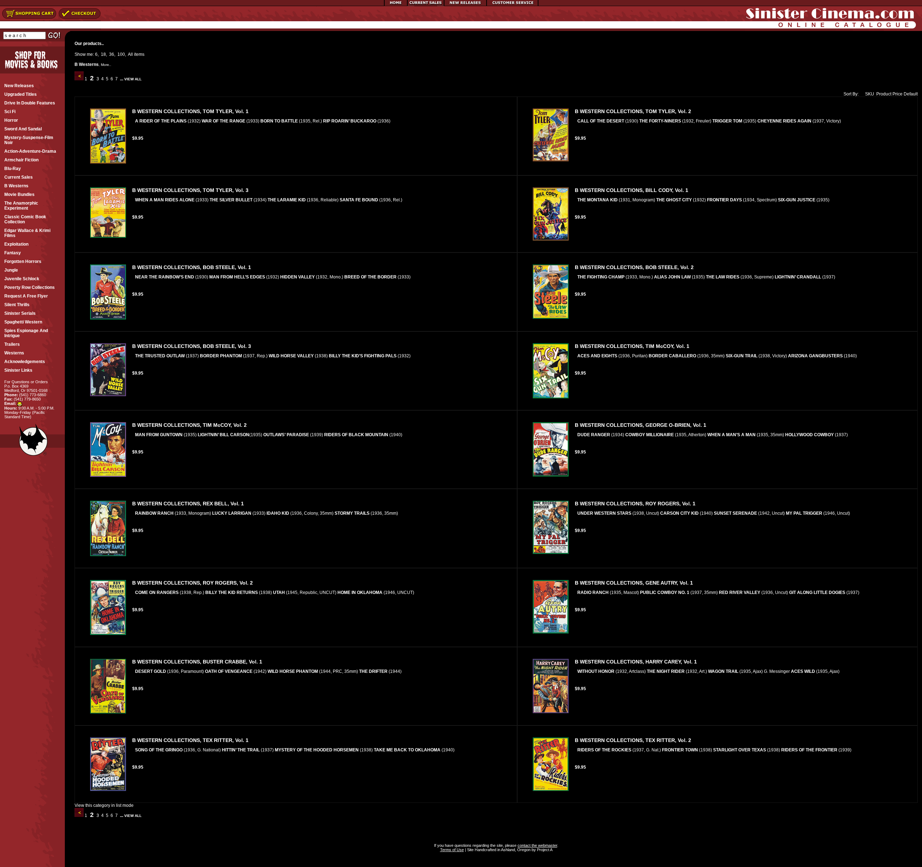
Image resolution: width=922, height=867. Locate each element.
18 (103, 54)
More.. (106, 65)
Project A (544, 850)
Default (911, 94)
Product (883, 94)
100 (121, 54)
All (130, 54)
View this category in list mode (104, 805)
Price (897, 94)
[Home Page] (395, 4)
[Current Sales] (425, 4)
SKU (869, 94)
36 (111, 54)
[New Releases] (465, 4)
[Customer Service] (512, 4)
